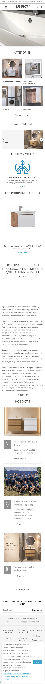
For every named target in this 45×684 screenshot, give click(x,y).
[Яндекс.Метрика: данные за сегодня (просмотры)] (7, 682)
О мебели (36, 636)
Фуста (8, 638)
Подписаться (36, 610)
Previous (3, 140)
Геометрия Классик (22, 639)
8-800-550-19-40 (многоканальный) (22, 618)
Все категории (22, 115)
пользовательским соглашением (16, 674)
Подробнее (22, 394)
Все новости (22, 589)
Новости (22, 401)
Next (41, 140)
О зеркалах (36, 640)
